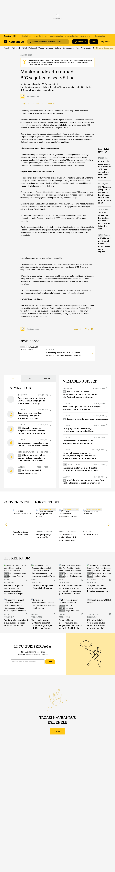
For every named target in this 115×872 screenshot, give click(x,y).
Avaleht (7, 48)
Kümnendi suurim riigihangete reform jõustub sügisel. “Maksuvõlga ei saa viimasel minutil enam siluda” (80, 455)
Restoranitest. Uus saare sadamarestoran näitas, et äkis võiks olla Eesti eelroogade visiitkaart (80, 394)
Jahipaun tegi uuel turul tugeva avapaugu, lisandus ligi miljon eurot (98, 588)
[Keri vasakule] (43, 353)
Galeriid (58, 48)
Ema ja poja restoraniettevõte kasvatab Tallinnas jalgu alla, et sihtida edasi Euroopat (104, 169)
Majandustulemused (96, 580)
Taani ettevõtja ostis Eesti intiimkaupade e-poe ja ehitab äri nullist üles (104, 220)
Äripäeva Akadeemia (44, 531)
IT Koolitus (87, 531)
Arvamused (67, 388)
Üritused (49, 48)
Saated (62, 614)
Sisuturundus (68, 48)
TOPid (24, 48)
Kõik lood (16, 48)
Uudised (21, 410)
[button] (27, 661)
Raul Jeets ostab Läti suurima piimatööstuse (87, 419)
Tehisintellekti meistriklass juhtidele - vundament (67, 537)
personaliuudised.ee (41, 36)
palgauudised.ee (99, 36)
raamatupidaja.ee (85, 36)
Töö (78, 48)
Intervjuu (22, 395)
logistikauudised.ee (56, 36)
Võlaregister (86, 48)
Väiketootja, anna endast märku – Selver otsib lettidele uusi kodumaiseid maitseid (31, 458)
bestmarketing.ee (26, 36)
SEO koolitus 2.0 (90, 534)
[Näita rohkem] (108, 36)
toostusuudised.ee (71, 36)
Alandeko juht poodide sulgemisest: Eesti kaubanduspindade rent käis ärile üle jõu (104, 195)
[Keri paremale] (92, 353)
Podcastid (32, 48)
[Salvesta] (50, 395)
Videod (41, 48)
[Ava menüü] (14, 36)
